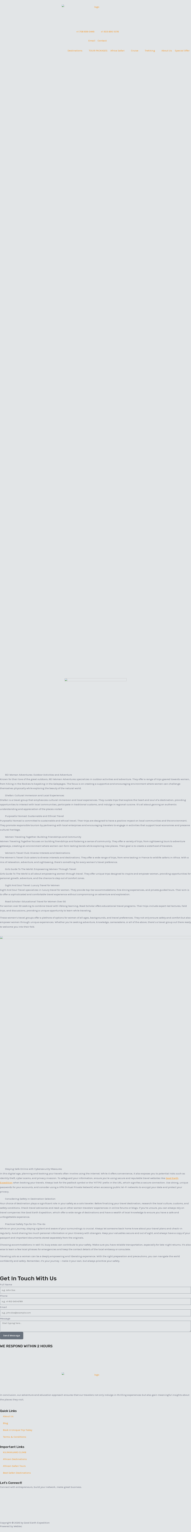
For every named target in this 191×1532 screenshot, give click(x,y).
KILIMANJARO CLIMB (14, 1452)
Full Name (6, 1284)
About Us (8, 1416)
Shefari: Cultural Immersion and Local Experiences (34, 795)
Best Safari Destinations (17, 1472)
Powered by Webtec (11, 1526)
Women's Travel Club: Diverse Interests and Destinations (37, 852)
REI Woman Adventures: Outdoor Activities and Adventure (38, 774)
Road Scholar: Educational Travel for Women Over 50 (35, 901)
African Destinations (15, 1459)
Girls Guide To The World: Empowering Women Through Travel (40, 869)
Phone (3, 1295)
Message (5, 1318)
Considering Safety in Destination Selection (30, 1198)
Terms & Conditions (14, 1436)
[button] (95, 774)
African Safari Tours (14, 1465)
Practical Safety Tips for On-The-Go (25, 1224)
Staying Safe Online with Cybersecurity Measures (33, 1168)
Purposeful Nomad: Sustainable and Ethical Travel (34, 816)
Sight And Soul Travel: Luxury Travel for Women (32, 885)
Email (3, 1307)
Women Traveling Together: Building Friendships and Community (43, 836)
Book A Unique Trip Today (17, 1429)
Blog (5, 1423)
